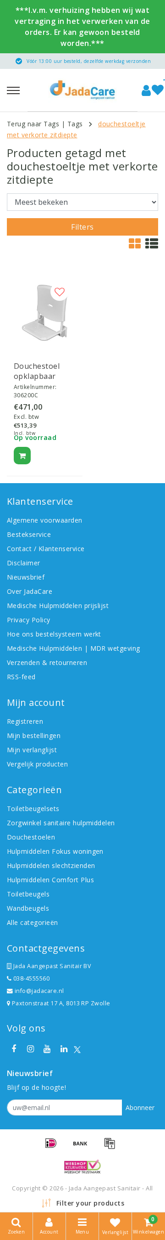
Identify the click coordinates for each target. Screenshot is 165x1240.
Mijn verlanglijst (32, 749)
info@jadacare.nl (39, 991)
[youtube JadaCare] (47, 1049)
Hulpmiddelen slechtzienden (51, 865)
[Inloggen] (146, 90)
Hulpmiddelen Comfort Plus (50, 879)
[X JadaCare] (77, 1049)
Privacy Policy (28, 619)
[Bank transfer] (83, 1147)
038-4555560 (30, 978)
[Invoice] (112, 1147)
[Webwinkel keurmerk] (82, 1166)
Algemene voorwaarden (44, 520)
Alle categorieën (32, 922)
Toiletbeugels (28, 894)
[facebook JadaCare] (14, 1049)
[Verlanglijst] (158, 90)
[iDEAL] (54, 1147)
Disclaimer (23, 562)
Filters (82, 227)
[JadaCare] (82, 90)
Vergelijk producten (37, 764)
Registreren (25, 721)
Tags (75, 123)
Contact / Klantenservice (46, 548)
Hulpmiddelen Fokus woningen (55, 851)
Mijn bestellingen (33, 735)
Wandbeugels (28, 908)
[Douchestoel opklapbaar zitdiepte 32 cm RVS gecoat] (45, 313)
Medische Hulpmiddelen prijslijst (58, 605)
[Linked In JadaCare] (64, 1049)
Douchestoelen (31, 837)
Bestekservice (29, 534)
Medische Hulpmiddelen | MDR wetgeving (73, 648)
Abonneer (140, 1107)
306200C (26, 395)
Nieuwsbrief (25, 577)
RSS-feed (21, 676)
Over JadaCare (29, 591)
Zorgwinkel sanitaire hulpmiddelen (61, 822)
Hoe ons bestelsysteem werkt (54, 634)
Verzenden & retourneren (47, 662)
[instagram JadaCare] (30, 1049)
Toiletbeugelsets (33, 808)
